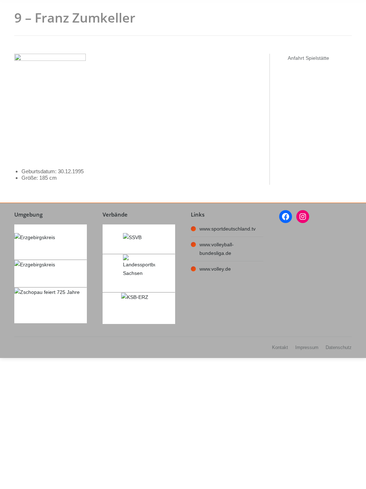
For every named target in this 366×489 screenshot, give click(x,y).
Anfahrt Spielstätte (308, 58)
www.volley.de (215, 269)
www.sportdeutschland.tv (227, 229)
